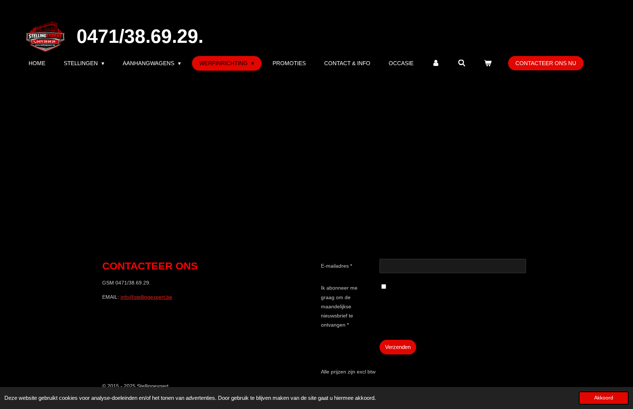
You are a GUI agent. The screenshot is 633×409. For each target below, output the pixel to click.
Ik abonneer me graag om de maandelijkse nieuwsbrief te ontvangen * (339, 306)
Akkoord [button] (603, 398)
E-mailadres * (336, 266)
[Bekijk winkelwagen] (488, 63)
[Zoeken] (462, 63)
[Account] (436, 63)
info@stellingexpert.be (146, 297)
